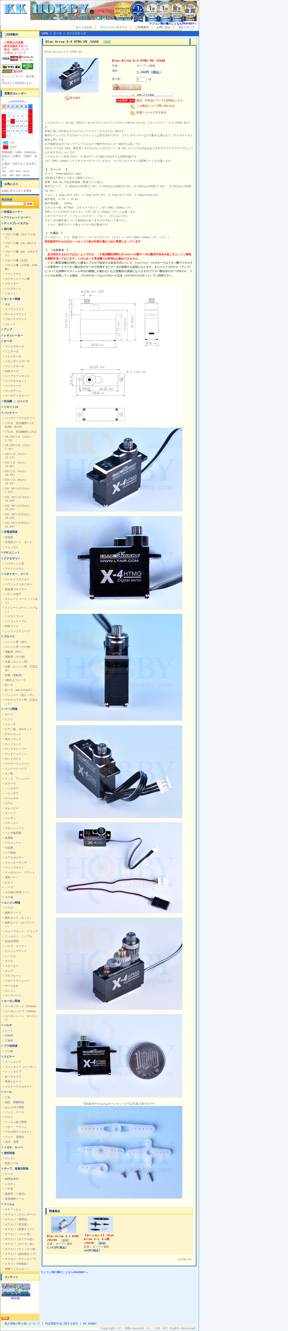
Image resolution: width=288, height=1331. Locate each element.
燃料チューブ (13, 912)
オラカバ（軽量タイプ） (20, 1229)
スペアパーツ (13, 995)
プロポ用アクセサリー (18, 1131)
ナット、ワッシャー (17, 778)
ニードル (10, 956)
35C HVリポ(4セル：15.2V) (18, 507)
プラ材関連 (10, 1045)
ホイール (10, 783)
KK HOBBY (90, 1323)
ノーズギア (12, 788)
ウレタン (10, 1158)
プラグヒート (13, 975)
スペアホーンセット (17, 376)
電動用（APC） (14, 651)
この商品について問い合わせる (155, 105)
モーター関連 (12, 298)
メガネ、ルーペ (13, 1147)
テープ (9, 1174)
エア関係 (10, 852)
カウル (9, 803)
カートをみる (84, 27)
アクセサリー (12, 558)
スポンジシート (14, 828)
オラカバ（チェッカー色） (21, 1249)
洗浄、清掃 (12, 1141)
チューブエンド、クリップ (21, 931)
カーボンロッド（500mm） (21, 1006)
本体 (7, 304)
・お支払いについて (13, 52)
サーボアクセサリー (17, 395)
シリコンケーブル (16, 621)
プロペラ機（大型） (17, 260)
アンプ (8, 329)
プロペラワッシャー (17, 980)
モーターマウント (16, 314)
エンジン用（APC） (17, 641)
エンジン (10, 990)
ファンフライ (13, 273)
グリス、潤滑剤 (14, 1137)
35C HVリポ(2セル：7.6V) (18, 490)
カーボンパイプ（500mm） (21, 1011)
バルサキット (13, 288)
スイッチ (10, 724)
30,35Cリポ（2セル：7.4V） (19, 447)
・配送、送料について (15, 49)
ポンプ (9, 970)
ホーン (9, 714)
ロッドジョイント (16, 753)
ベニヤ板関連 (13, 832)
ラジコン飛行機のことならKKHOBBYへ (173, 23)
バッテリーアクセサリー (20, 418)
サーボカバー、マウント (20, 872)
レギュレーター (13, 335)
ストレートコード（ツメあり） (21, 600)
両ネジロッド (13, 739)
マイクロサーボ (14, 346)
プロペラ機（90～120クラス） (21, 253)
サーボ (8, 341)
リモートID (11, 407)
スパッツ (10, 813)
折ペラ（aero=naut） (19, 690)
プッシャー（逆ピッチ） (20, 695)
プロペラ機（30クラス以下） (20, 236)
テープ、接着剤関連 (16, 1168)
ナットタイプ (13, 1071)
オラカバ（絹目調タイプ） (21, 1253)
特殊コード (12, 626)
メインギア (12, 793)
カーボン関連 (12, 1001)
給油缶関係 (12, 941)
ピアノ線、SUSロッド (18, 729)
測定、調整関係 (14, 1102)
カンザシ (10, 818)
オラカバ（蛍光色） (17, 1224)
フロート (10, 293)
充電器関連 (10, 531)
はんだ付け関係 (14, 1107)
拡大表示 (75, 97)
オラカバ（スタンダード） (21, 1214)
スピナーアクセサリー (18, 1086)
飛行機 (8, 229)
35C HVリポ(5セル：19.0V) (18, 516)
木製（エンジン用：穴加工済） (21, 668)
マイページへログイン (113, 27)
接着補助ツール (14, 1198)
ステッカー (12, 823)
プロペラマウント (16, 319)
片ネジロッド (13, 734)
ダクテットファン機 (17, 278)
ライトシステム (14, 568)
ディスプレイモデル (16, 223)
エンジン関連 (12, 902)
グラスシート (13, 842)
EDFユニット (12, 552)
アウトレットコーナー (17, 217)
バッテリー (10, 412)
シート (9, 1030)
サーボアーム (13, 390)
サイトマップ (186, 27)
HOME (45, 33)
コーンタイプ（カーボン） (21, 1066)
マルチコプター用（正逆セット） (21, 701)
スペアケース (13, 385)
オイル (9, 961)
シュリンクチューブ (17, 631)
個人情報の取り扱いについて (22, 1323)
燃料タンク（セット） (18, 917)
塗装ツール (12, 1163)
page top (186, 1259)
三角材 (9, 1040)
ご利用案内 (142, 27)
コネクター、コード (16, 573)
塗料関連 (9, 1153)
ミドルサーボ (13, 356)
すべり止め (12, 985)
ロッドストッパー (16, 748)
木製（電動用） (14, 675)
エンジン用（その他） (18, 646)
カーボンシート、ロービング (21, 1018)
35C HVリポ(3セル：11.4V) (18, 498)
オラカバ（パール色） (18, 1234)
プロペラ (9, 636)
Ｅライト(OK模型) (16, 1263)
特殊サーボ (12, 371)
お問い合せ (163, 27)
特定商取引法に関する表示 (61, 1323)
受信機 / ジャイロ (16, 401)
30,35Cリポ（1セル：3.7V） (19, 438)
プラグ (9, 907)
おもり (9, 882)
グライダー (12, 283)
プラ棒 (9, 1051)
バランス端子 (13, 594)
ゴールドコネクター (17, 579)
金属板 (9, 837)
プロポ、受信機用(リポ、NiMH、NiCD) (21, 425)
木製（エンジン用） (17, 661)
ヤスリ (9, 1117)
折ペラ (9, 685)
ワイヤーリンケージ (17, 763)
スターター (12, 966)
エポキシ (10, 1183)
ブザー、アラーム (16, 1127)
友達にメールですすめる (151, 112)
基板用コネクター (16, 589)
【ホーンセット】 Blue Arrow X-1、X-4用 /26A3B (99, 1239)
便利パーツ (12, 877)
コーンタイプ (13, 1062)
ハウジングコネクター (18, 584)
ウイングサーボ (14, 366)
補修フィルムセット (17, 1268)
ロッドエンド (13, 744)
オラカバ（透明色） (17, 1219)
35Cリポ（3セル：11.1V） (16, 455)
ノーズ (9, 887)
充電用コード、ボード (18, 542)
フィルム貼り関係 (16, 1122)
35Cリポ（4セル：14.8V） (16, 464)
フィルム (9, 1204)
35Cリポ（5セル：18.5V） (16, 473)
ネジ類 (9, 773)
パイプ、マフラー (16, 946)
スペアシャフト (14, 309)
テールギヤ (12, 798)
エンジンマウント (16, 951)
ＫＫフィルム (13, 1209)
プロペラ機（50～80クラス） (20, 245)
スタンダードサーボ (17, 361)
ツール (8, 1091)
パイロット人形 (14, 563)
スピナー (9, 1056)
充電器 (9, 537)
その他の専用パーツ (17, 892)
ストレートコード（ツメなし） (21, 609)
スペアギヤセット (16, 381)
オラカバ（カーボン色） (20, 1244)
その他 (9, 897)
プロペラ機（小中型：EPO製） (21, 267)
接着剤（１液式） (16, 1193)
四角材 (9, 1035)
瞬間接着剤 (12, 1178)
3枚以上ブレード (15, 680)
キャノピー (12, 808)
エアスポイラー (14, 857)
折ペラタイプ (13, 1076)
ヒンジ (9, 719)
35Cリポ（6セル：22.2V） (16, 481)
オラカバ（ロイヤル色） (20, 1239)
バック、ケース (14, 1112)
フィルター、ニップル (18, 936)
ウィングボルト (14, 867)
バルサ (8, 1025)
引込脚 (9, 847)
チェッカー (12, 547)
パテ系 (9, 1188)
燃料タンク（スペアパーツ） (20, 924)
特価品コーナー (13, 211)
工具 (7, 1097)
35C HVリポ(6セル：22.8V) (18, 524)
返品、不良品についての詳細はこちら (159, 100)
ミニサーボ (12, 351)
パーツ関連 (10, 708)
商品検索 (6, 199)
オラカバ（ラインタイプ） (21, 1258)
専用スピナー (13, 1081)
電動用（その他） (16, 656)
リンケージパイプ (16, 768)
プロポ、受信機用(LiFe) (21, 431)
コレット (10, 324)
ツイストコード (14, 616)
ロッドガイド (13, 758)
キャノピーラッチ (16, 862)
